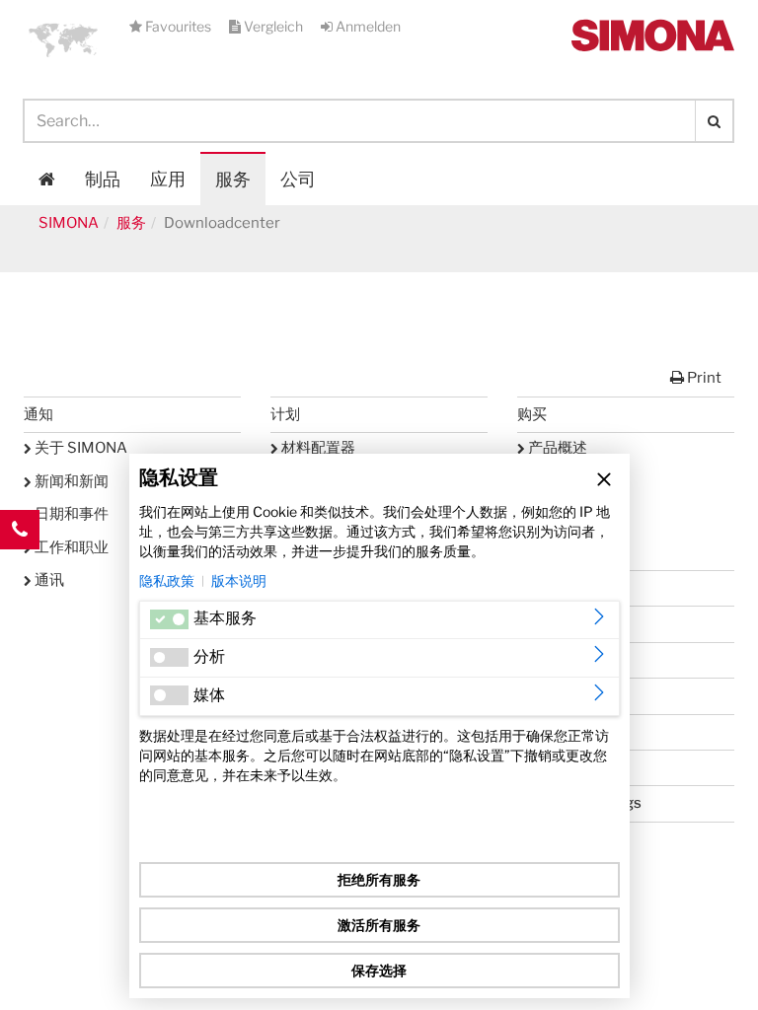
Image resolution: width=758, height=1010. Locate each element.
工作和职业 (70, 547)
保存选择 (379, 970)
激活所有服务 (379, 924)
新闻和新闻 (70, 481)
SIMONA (68, 223)
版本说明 (238, 580)
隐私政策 (166, 580)
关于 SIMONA (79, 448)
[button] (63, 39)
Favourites (178, 26)
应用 (168, 179)
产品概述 (556, 448)
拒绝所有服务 (379, 879)
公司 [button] (298, 179)
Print (702, 378)
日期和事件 (70, 514)
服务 (131, 223)
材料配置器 (316, 448)
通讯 (48, 580)
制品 (102, 179)
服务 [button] (233, 179)
